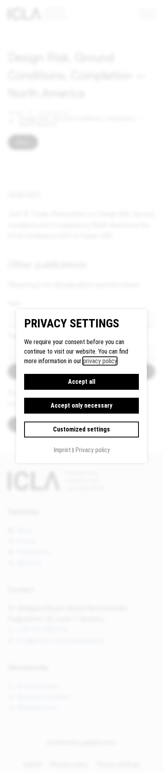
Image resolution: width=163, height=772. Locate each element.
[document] (81, 386)
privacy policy (100, 361)
